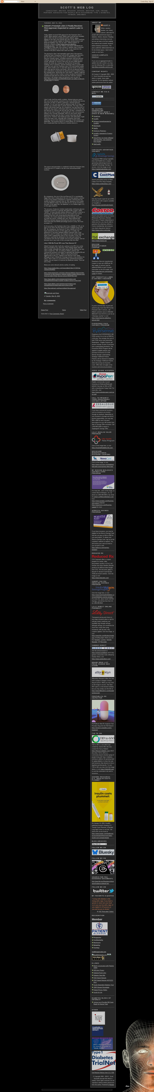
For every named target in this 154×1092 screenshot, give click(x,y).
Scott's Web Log (77, 7)
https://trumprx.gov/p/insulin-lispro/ (102, 205)
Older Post (83, 310)
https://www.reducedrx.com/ (100, 578)
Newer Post (44, 310)
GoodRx (96, 119)
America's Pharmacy (100, 131)
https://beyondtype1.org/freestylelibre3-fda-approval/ (60, 288)
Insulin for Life (98, 992)
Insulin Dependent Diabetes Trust (104, 985)
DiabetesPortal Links (100, 973)
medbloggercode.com (99, 952)
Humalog (97, 639)
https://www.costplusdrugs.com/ (101, 183)
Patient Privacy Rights (100, 990)
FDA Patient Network (100, 978)
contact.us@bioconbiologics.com (103, 497)
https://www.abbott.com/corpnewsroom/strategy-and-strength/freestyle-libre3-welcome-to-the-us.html (60, 284)
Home (64, 310)
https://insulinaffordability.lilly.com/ (102, 447)
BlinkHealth (97, 126)
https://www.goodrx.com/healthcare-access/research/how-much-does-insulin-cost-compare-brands (103, 835)
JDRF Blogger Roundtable (101, 987)
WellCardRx (97, 144)
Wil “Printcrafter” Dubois (106, 911)
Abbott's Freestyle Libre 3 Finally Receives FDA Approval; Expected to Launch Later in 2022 (63, 28)
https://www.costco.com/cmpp (101, 230)
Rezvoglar (104, 642)
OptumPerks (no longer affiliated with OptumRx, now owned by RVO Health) (103, 139)
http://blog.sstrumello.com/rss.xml (102, 67)
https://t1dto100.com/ (107, 769)
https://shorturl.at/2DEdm (99, 652)
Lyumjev (103, 639)
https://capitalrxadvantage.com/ (101, 169)
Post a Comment (48, 303)
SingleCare (97, 116)
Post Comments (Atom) (57, 314)
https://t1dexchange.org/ (99, 241)
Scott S (106, 25)
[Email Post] (60, 296)
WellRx (96, 128)
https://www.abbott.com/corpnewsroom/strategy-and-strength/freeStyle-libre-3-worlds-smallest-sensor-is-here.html (62, 279)
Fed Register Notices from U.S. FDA (103, 1072)
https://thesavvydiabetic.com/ (101, 751)
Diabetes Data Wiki (99, 975)
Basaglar (94, 642)
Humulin (109, 639)
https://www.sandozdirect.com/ (101, 659)
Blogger (111, 1084)
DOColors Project (99, 970)
